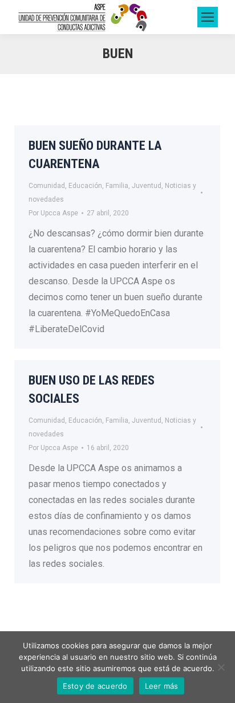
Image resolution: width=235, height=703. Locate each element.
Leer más (162, 685)
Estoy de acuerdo (95, 685)
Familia (117, 186)
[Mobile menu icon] (207, 17)
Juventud (146, 186)
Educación (85, 186)
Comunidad (47, 186)
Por (53, 213)
